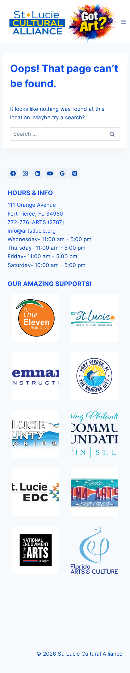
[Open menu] (124, 22)
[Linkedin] (37, 173)
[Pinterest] (74, 173)
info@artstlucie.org (32, 231)
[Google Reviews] (62, 173)
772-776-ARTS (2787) (36, 222)
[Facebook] (13, 173)
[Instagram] (25, 173)
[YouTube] (49, 173)
